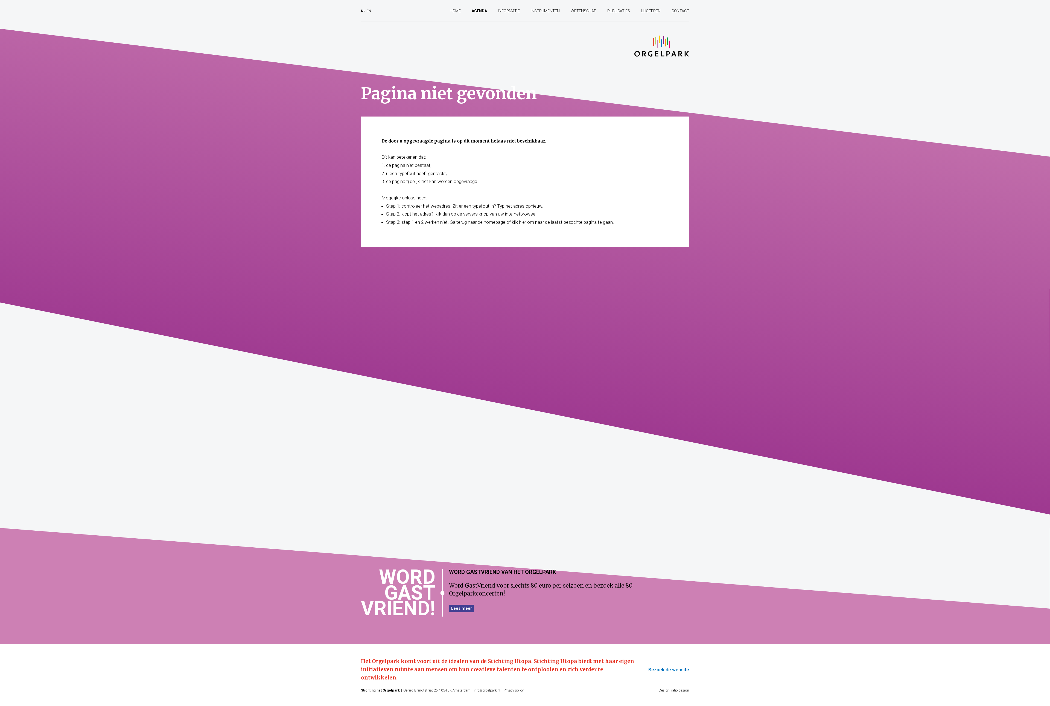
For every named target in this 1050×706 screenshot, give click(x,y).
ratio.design (680, 690)
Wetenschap (583, 11)
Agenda (479, 11)
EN (369, 11)
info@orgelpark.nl (487, 690)
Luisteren (651, 11)
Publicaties (618, 11)
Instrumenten (545, 11)
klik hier (519, 222)
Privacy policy (514, 690)
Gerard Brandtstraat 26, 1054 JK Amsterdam (436, 690)
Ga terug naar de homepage (477, 222)
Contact (680, 11)
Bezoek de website (668, 669)
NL (363, 11)
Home (455, 11)
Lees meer (461, 608)
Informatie (509, 11)
